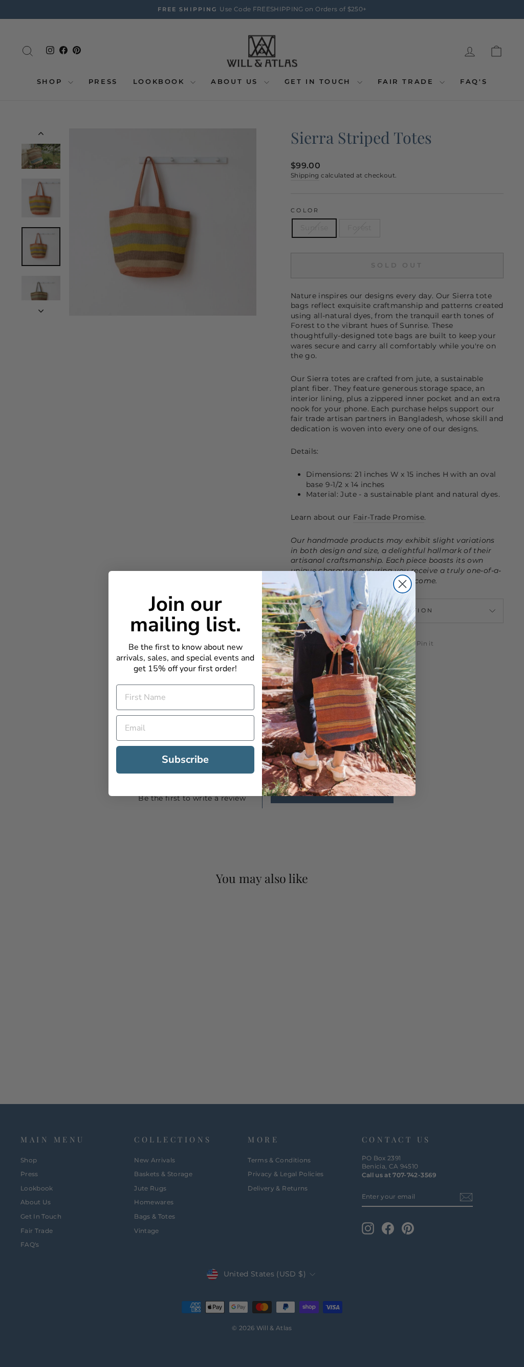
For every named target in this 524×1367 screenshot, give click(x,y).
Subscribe (185, 759)
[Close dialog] (402, 584)
